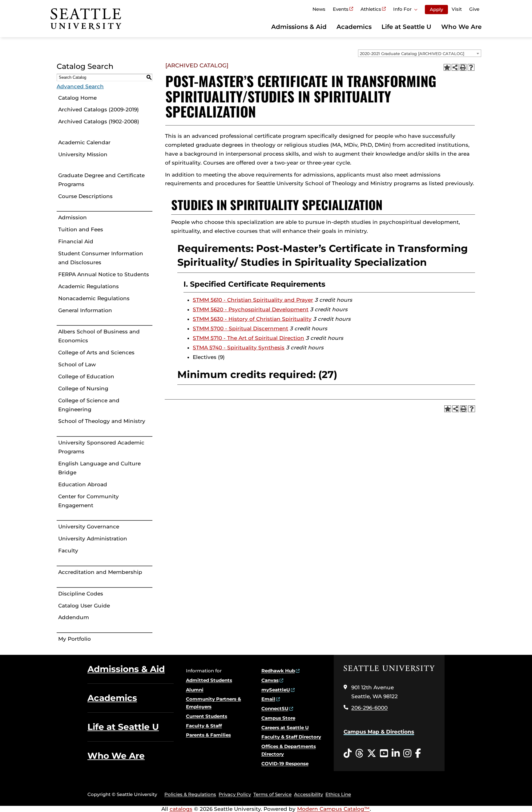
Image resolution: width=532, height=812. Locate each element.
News (318, 9)
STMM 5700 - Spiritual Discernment (240, 328)
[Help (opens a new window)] (471, 67)
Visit (457, 9)
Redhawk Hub (278, 671)
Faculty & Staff (204, 726)
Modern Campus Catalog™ (333, 809)
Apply (436, 9)
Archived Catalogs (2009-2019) (98, 109)
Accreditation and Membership (100, 572)
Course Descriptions (85, 196)
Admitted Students (209, 680)
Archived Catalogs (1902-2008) (98, 121)
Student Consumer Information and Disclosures (100, 257)
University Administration (92, 538)
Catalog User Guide (84, 606)
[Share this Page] (455, 67)
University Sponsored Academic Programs (101, 447)
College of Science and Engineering (88, 404)
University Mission (82, 154)
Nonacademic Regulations (94, 298)
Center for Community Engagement (88, 500)
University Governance (88, 526)
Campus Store (278, 718)
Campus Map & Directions (379, 732)
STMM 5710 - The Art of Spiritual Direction (248, 338)
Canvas (270, 680)
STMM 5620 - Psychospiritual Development (250, 309)
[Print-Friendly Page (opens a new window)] (463, 67)
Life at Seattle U (406, 26)
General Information (85, 310)
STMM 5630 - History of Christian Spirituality (252, 319)
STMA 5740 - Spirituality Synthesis (238, 347)
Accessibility (308, 794)
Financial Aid (75, 241)
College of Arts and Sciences (96, 352)
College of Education (86, 376)
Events (341, 9)
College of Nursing (83, 388)
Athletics (371, 9)
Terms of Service (272, 794)
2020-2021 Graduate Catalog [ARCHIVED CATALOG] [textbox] (412, 53)
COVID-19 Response (284, 763)
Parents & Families (208, 735)
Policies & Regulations (190, 794)
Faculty (68, 550)
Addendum (73, 617)
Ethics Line (338, 794)
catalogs (181, 809)
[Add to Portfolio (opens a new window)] (447, 67)
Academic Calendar (84, 142)
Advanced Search (80, 86)
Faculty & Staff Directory (291, 737)
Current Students (206, 716)
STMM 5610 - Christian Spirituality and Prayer (253, 300)
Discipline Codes (80, 594)
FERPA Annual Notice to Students (103, 274)
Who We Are (461, 26)
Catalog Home (77, 98)
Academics (354, 26)
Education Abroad (82, 484)
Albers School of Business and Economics (99, 336)
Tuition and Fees (80, 229)
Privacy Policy (235, 794)
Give (474, 9)
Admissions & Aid (299, 26)
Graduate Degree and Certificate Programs (101, 179)
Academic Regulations (88, 286)
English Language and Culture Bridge (99, 468)
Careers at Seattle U (285, 727)
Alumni (195, 690)
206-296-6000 (369, 708)
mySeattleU (275, 690)
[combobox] (419, 53)
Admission (72, 217)
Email (268, 699)
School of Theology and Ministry (101, 421)
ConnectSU (274, 708)
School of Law (77, 364)
